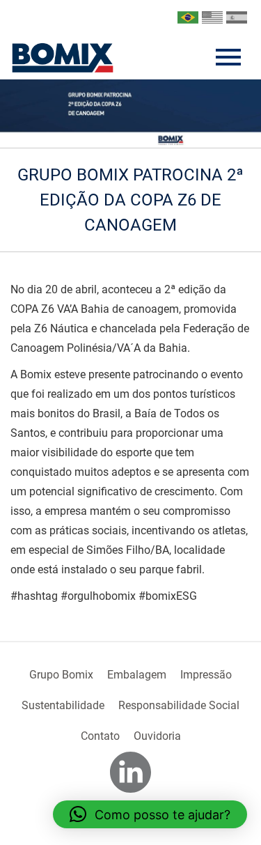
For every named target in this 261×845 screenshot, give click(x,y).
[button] (150, 814)
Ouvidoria (157, 736)
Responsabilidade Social (178, 705)
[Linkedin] (130, 772)
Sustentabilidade (63, 705)
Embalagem (136, 674)
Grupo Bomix (61, 674)
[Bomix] (62, 58)
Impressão (206, 674)
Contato (100, 736)
